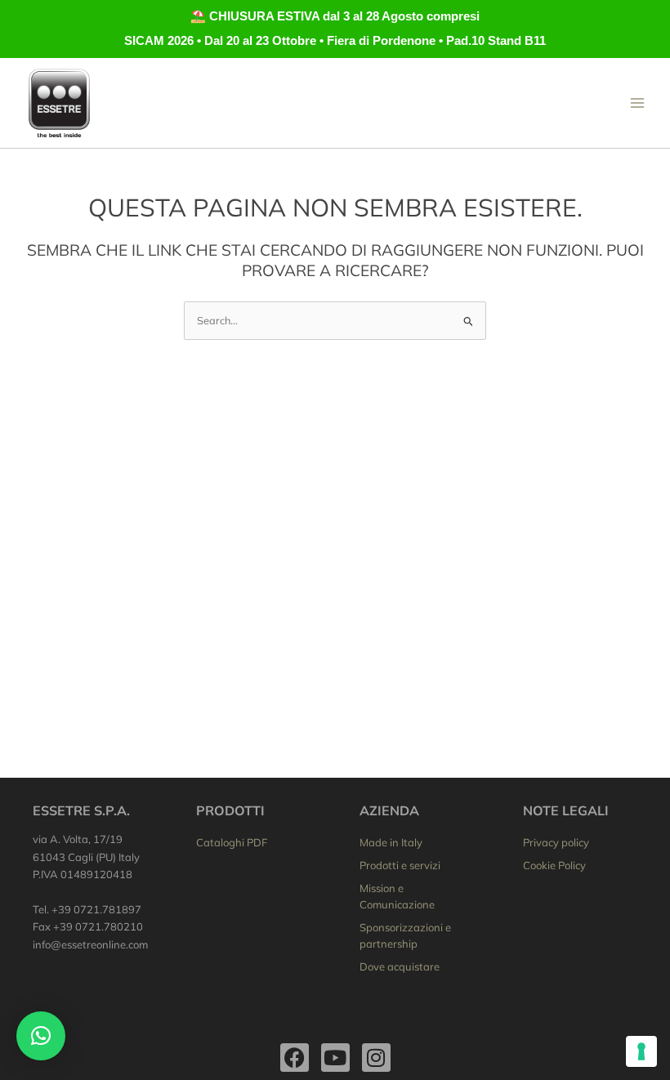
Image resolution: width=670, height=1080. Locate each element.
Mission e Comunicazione (397, 896)
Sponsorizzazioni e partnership (405, 935)
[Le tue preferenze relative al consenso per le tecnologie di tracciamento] (641, 1051)
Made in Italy (391, 842)
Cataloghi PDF (231, 842)
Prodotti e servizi (400, 865)
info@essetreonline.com (90, 944)
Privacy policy (556, 842)
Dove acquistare (400, 966)
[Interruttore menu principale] (638, 102)
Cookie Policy (554, 865)
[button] (40, 1035)
